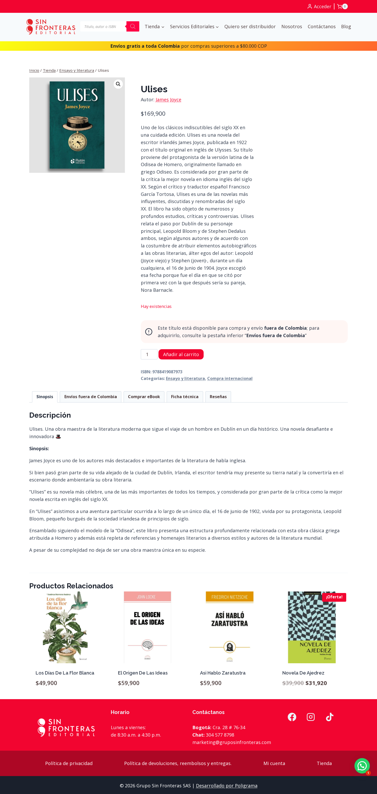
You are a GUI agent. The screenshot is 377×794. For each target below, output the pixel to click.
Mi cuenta (274, 763)
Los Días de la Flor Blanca (65, 673)
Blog (346, 26)
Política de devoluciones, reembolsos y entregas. (178, 763)
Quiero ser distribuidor (250, 26)
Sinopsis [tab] (44, 396)
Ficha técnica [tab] (185, 396)
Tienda (324, 763)
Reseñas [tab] (218, 396)
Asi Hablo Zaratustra (223, 673)
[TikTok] (329, 716)
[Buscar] (132, 26)
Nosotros (291, 26)
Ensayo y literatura (185, 378)
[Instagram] (310, 716)
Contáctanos (322, 26)
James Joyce (168, 99)
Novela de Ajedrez (303, 673)
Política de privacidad (69, 763)
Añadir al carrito (181, 354)
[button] (118, 84)
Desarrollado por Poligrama (226, 785)
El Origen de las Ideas (143, 673)
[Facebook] (291, 716)
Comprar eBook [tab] (144, 396)
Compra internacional (230, 378)
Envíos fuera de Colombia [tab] (90, 396)
